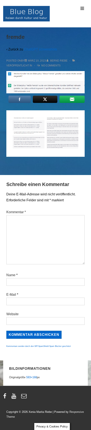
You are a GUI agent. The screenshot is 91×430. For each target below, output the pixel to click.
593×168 (31, 377)
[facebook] (5, 397)
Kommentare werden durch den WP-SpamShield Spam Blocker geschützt (38, 346)
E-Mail (11, 294)
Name (10, 275)
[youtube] (14, 397)
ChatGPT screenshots (40, 49)
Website (12, 314)
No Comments (51, 65)
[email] (24, 397)
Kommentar (16, 212)
